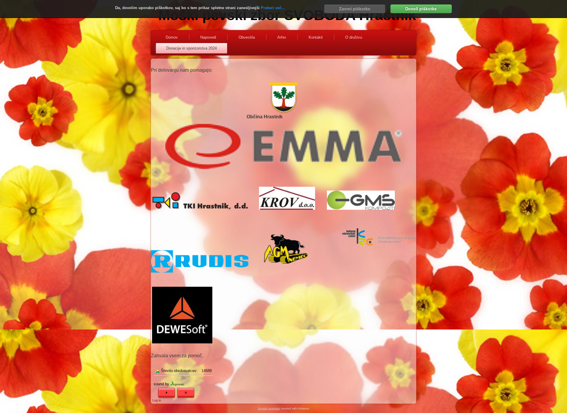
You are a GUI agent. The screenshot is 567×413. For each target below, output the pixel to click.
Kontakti (316, 37)
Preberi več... (273, 8)
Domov (172, 37)
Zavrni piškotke (354, 9)
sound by (161, 384)
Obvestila (247, 37)
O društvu (353, 37)
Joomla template (269, 408)
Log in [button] (156, 400)
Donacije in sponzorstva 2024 (191, 48)
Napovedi (208, 37)
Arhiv (281, 37)
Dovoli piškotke (421, 9)
